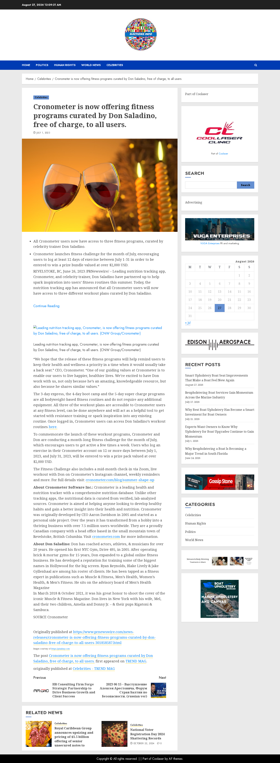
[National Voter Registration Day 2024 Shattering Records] (114, 734)
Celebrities (114, 65)
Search (194, 173)
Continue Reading (46, 306)
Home (26, 65)
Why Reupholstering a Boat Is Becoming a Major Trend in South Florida (215, 451)
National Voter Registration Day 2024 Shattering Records (147, 734)
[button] (255, 65)
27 (219, 308)
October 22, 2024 (144, 743)
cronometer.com (106, 536)
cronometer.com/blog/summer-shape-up (120, 480)
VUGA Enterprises (210, 243)
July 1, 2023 (43, 132)
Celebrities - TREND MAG (94, 668)
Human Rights (65, 65)
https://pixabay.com (60, 648)
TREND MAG (136, 661)
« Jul (187, 322)
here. (53, 426)
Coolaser (223, 153)
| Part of (146, 759)
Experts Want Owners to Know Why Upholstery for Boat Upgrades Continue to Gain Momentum (219, 431)
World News (91, 65)
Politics (42, 65)
